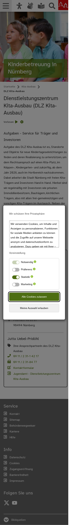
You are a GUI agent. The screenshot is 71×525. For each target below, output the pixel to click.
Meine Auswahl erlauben (34, 308)
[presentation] (35, 263)
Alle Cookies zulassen (34, 296)
